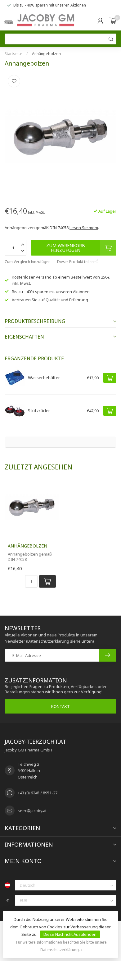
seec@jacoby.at (32, 810)
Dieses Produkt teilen (76, 261)
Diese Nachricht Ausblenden (69, 934)
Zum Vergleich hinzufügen (28, 261)
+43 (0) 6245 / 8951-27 (37, 793)
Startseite (13, 53)
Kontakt (60, 706)
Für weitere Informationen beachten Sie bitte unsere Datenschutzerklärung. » (61, 946)
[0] (113, 20)
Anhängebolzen (46, 53)
